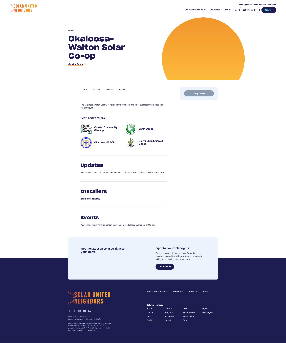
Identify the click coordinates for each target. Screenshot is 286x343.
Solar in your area (245, 4)
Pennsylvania (189, 312)
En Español (272, 4)
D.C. (148, 316)
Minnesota (169, 316)
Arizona (150, 308)
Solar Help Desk (260, 4)
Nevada (168, 320)
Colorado (151, 312)
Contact (89, 319)
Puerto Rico (188, 316)
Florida (150, 320)
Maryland (169, 312)
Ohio (185, 308)
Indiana (168, 308)
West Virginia (207, 312)
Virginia (204, 308)
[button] (235, 10)
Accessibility (79, 319)
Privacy (71, 319)
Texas (185, 320)
